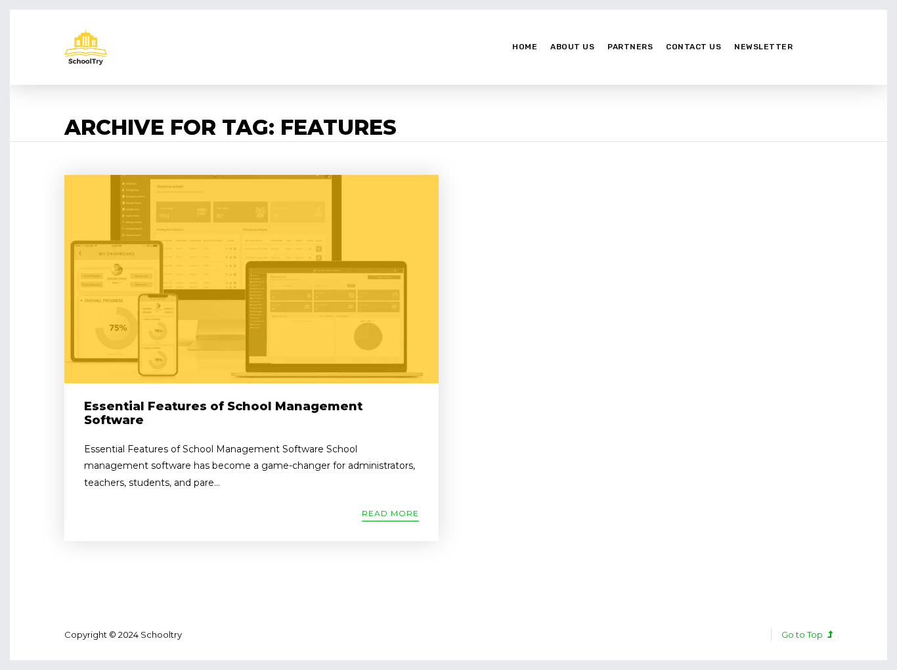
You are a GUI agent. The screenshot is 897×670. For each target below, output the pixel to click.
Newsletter (763, 46)
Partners (630, 46)
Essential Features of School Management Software (223, 413)
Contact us (693, 46)
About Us (572, 46)
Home (524, 46)
